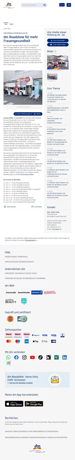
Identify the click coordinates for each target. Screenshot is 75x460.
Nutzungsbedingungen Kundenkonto (17, 437)
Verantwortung (20, 273)
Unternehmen (9, 273)
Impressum (8, 431)
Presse (34, 273)
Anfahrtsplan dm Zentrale (13, 278)
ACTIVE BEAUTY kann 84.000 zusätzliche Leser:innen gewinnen (56, 131)
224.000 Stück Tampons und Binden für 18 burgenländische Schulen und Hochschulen (57, 142)
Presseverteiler (30, 240)
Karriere (28, 273)
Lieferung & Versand (11, 261)
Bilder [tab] (11, 24)
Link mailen (38, 207)
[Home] (9, 5)
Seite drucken (11, 207)
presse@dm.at (56, 229)
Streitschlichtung (52, 431)
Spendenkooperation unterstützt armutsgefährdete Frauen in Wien (57, 110)
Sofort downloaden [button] (59, 40)
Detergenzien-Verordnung (38, 437)
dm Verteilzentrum (29, 278)
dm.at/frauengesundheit (26, 174)
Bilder (50, 51)
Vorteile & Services (11, 256)
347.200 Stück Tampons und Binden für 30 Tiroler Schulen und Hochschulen (56, 153)
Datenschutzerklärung (20, 431)
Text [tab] (6, 24)
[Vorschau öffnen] (23, 87)
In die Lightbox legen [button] (58, 44)
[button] (45, 5)
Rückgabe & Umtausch (26, 261)
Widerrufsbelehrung (39, 431)
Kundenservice (23, 256)
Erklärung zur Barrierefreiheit (57, 437)
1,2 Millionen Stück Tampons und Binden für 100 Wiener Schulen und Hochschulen (57, 185)
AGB (30, 431)
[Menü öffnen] (69, 5)
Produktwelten (40, 278)
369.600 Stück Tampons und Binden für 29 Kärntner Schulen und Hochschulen (57, 196)
